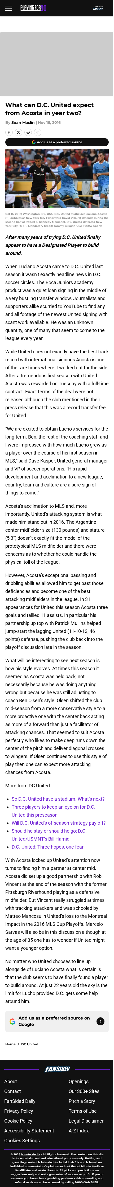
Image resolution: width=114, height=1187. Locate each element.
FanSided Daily (20, 1101)
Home (10, 1044)
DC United (29, 1044)
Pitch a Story (82, 1101)
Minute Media (30, 1154)
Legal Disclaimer (86, 1121)
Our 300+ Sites (84, 1091)
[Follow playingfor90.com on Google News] (100, 1021)
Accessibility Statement (29, 1130)
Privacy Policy (18, 1111)
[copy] (37, 132)
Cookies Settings (22, 1140)
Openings (79, 1081)
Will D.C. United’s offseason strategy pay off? (59, 823)
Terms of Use (83, 1111)
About (10, 1081)
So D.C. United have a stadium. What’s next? (58, 799)
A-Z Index (79, 1130)
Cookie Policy (18, 1121)
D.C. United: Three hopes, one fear (48, 847)
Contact (12, 1091)
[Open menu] (8, 8)
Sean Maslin (23, 122)
